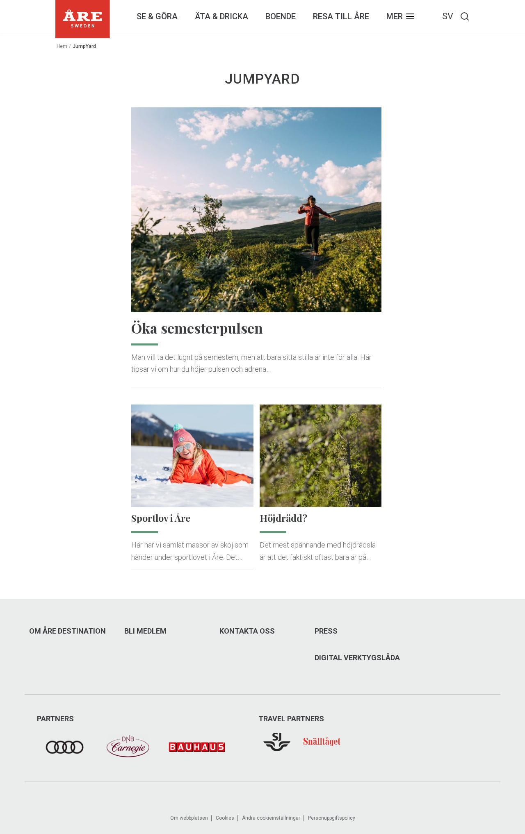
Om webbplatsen (189, 818)
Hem (62, 46)
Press (326, 631)
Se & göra (157, 16)
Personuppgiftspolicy (331, 818)
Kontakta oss (247, 631)
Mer (394, 16)
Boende (280, 16)
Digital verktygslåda (357, 657)
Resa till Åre (341, 16)
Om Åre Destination (67, 631)
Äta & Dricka (221, 16)
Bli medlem (145, 631)
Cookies (225, 818)
